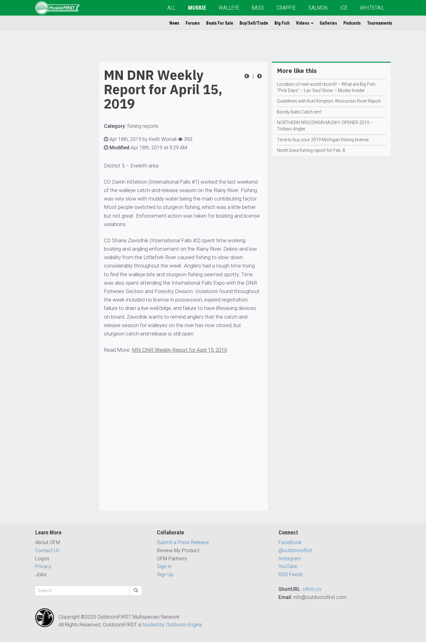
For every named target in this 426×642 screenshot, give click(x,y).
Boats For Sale (219, 23)
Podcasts (352, 23)
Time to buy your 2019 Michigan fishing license (323, 139)
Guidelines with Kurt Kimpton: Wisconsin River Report (329, 101)
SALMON (318, 7)
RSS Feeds (290, 574)
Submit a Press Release (183, 542)
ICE (343, 7)
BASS (258, 7)
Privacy (43, 566)
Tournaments (379, 23)
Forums (193, 23)
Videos (303, 23)
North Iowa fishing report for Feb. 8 (311, 150)
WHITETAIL (372, 7)
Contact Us (47, 550)
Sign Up (165, 574)
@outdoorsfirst (295, 550)
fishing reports (142, 126)
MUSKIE (197, 7)
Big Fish (282, 23)
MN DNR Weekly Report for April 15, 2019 (179, 350)
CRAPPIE (286, 7)
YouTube (287, 566)
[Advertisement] (60, 155)
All (171, 7)
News (174, 23)
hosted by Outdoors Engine (172, 625)
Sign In (164, 566)
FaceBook (290, 542)
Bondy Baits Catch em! (299, 111)
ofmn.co (312, 589)
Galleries (328, 23)
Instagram (289, 559)
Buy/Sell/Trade (254, 23)
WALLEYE (229, 7)
